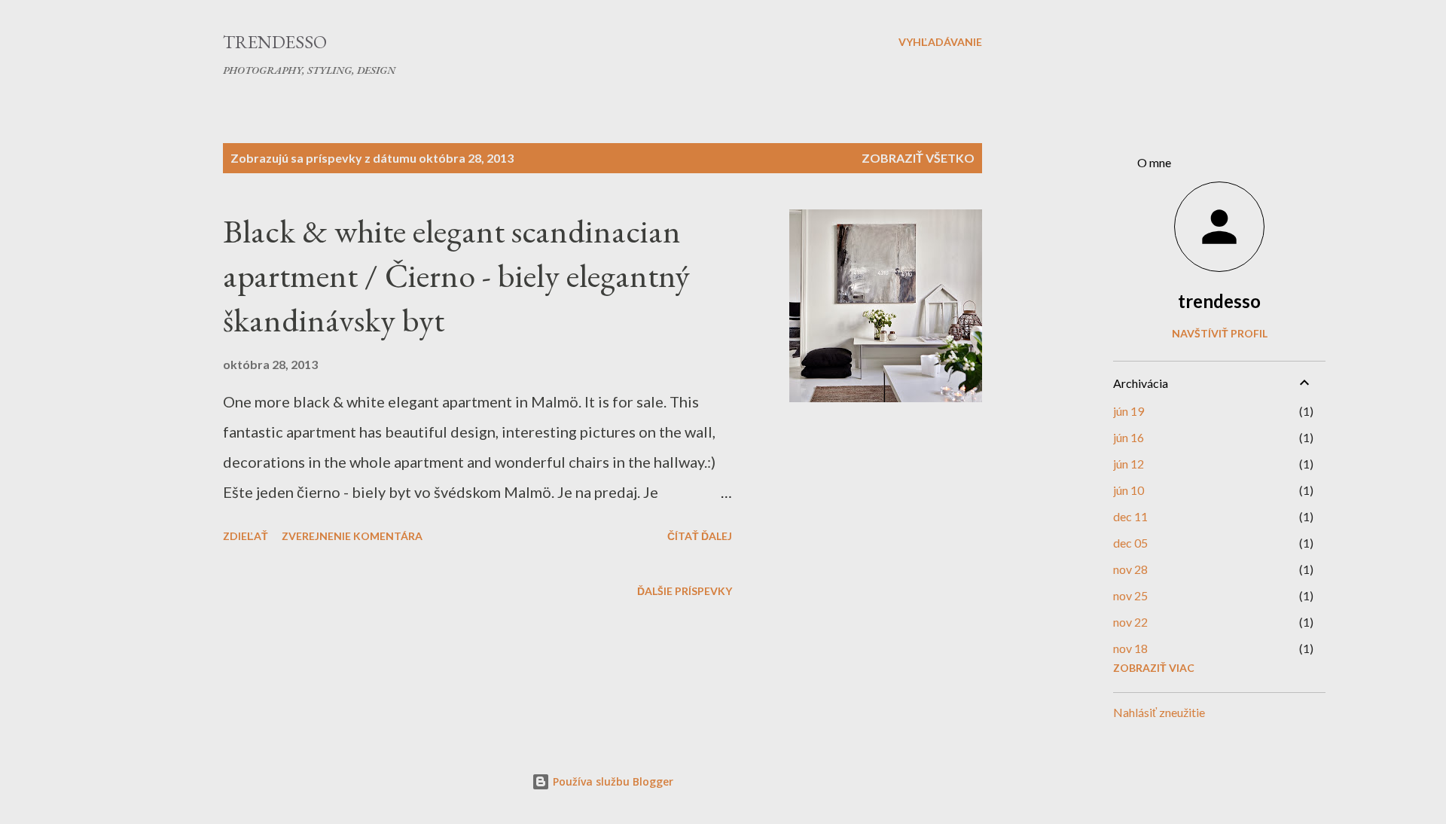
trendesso (1219, 301)
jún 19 (1128, 411)
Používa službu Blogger (611, 781)
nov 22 (1130, 622)
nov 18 (1130, 648)
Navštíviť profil (1220, 333)
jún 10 (1128, 490)
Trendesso (275, 41)
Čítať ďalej (699, 535)
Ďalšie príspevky (684, 590)
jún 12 (1128, 463)
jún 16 (1128, 437)
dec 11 (1130, 516)
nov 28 (1130, 569)
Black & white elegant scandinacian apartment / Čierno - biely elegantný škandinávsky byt (456, 274)
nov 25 (1130, 595)
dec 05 (1130, 543)
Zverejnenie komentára (352, 535)
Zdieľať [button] (245, 535)
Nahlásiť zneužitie (1159, 712)
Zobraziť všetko (918, 158)
